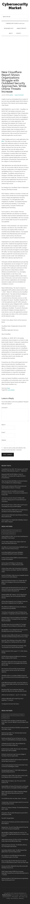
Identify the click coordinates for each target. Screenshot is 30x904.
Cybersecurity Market (15, 6)
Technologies (15, 895)
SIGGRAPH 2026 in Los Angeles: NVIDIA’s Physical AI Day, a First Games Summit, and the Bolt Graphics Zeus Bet (15, 677)
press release (11, 390)
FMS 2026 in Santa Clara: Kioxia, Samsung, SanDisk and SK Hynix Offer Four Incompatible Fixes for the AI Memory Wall (14, 663)
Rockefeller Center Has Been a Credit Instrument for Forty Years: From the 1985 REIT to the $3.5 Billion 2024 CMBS (15, 722)
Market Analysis (23, 895)
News (8, 388)
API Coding (22, 896)
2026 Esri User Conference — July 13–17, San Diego (14, 694)
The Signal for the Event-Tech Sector (10, 704)
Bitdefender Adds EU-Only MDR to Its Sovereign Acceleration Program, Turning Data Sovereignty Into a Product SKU (15, 493)
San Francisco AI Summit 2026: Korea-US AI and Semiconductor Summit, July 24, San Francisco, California (13, 670)
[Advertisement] (15, 52)
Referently (21, 898)
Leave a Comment (19, 95)
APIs (3, 141)
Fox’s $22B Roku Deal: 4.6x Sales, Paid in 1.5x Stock (14, 798)
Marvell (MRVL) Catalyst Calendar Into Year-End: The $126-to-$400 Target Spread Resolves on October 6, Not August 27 (15, 834)
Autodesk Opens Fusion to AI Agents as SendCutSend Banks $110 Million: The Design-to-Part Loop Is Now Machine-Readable (14, 619)
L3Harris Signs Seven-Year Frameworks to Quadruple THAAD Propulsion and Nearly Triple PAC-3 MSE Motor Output (15, 570)
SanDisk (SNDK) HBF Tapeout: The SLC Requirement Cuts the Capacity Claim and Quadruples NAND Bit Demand (14, 596)
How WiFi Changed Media (8, 818)
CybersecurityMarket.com (19, 893)
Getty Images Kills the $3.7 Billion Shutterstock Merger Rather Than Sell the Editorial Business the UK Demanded (14, 793)
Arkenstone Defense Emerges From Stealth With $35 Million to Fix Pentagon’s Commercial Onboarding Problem (14, 582)
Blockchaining (14, 898)
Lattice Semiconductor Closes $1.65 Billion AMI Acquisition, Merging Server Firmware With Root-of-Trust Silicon (14, 499)
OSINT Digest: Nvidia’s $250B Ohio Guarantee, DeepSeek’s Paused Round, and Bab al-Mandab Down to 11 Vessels (15, 873)
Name (4, 424)
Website (4, 440)
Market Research (7, 896)
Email (3, 432)
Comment (5, 407)
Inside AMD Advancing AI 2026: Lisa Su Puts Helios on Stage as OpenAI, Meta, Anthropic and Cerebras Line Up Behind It (15, 684)
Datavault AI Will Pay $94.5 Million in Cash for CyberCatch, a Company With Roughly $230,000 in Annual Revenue (14, 476)
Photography (15, 896)
